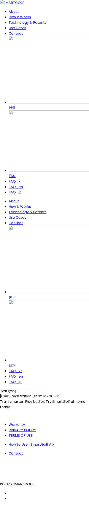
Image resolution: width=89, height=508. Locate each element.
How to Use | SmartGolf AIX (31, 444)
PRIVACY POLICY (22, 430)
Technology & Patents (27, 212)
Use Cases (17, 217)
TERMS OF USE (21, 435)
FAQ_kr (15, 370)
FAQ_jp (15, 381)
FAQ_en (16, 376)
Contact (16, 222)
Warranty (17, 424)
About (14, 201)
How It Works (20, 206)
